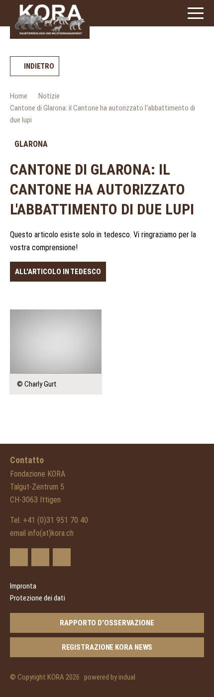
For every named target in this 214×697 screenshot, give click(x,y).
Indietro (39, 66)
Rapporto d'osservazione (107, 622)
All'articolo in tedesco (58, 271)
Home (18, 96)
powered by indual (109, 677)
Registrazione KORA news (107, 647)
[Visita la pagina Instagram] (62, 557)
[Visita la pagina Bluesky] (19, 557)
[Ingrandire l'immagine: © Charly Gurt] (56, 341)
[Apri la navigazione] (196, 13)
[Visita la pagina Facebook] (40, 557)
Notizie (49, 96)
